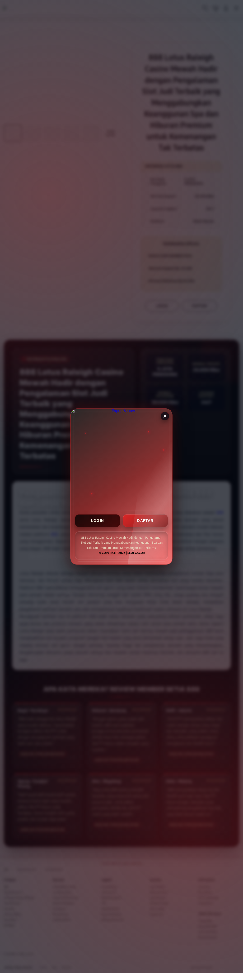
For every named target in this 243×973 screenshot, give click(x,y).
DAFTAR (145, 521)
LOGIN (97, 521)
